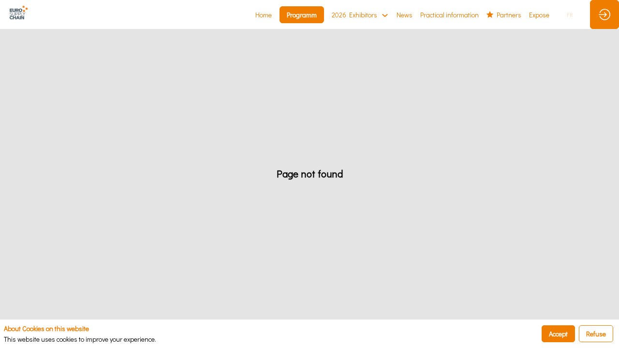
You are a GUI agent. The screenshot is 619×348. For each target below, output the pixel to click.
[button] (302, 14)
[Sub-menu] (385, 15)
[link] (263, 14)
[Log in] (604, 14)
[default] (539, 14)
